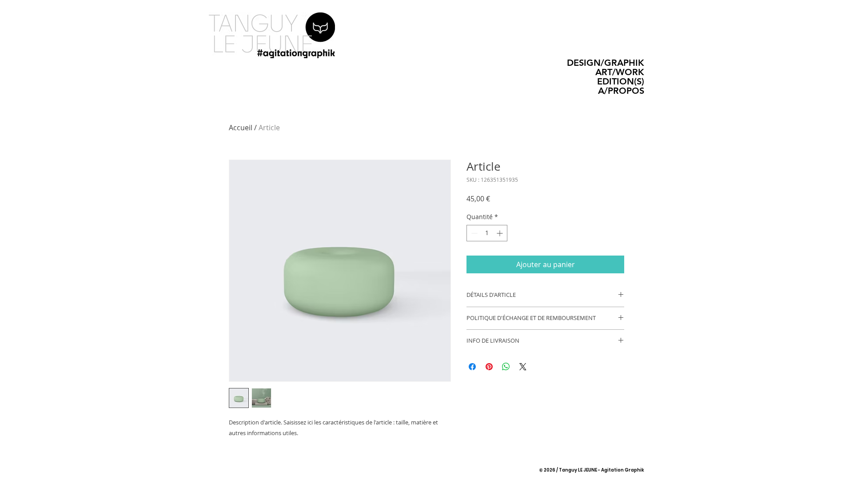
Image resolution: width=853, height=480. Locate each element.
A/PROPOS (621, 91)
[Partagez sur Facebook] (472, 366)
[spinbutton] (487, 233)
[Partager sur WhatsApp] (506, 366)
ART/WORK (619, 72)
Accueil (240, 127)
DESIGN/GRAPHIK (605, 63)
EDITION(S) (620, 81)
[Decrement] (473, 233)
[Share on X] (523, 366)
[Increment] (500, 233)
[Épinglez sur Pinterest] (489, 366)
